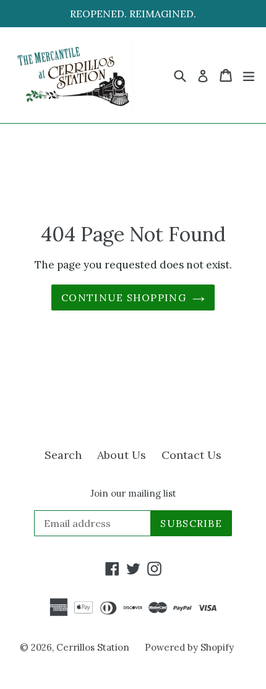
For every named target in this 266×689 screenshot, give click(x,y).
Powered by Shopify (189, 647)
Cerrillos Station (92, 647)
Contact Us (191, 455)
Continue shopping (123, 297)
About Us (121, 455)
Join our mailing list (133, 493)
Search (63, 455)
